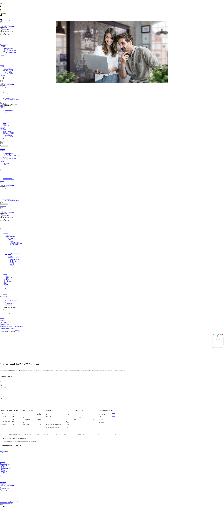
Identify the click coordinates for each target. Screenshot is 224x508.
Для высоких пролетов (5, 464)
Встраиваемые (3, 470)
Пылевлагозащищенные (5, 468)
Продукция (2, 46)
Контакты (2, 75)
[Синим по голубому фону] (0, 9)
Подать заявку (3, 296)
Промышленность (6, 61)
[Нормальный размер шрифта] (1, 3)
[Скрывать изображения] (1, 15)
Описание (5, 407)
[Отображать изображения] (1, 14)
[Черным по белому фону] (0, 7)
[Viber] (222, 334)
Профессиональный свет (8, 48)
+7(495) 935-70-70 (5, 25)
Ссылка (113, 413)
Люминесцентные (4, 455)
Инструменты (3, 66)
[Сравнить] (215, 334)
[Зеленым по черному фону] (0, 12)
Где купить (2, 64)
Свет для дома (6, 51)
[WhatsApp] (217, 336)
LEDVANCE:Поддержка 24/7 (8, 70)
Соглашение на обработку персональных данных (10, 501)
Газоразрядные (3, 454)
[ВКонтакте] (3, 77)
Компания (2, 477)
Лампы (6, 49)
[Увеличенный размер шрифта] (1, 4)
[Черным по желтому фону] (0, 10)
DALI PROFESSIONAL (7, 72)
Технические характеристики (9, 406)
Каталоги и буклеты (7, 68)
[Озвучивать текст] (1, 18)
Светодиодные (3, 456)
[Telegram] (3, 78)
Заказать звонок (4, 27)
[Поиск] (1, 81)
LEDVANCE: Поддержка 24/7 (9, 39)
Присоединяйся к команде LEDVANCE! (11, 40)
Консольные (2, 472)
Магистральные (3, 465)
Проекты (2, 55)
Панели (2, 469)
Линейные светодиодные (5, 457)
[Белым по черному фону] (0, 8)
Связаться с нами (4, 44)
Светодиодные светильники (10, 50)
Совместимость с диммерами (8, 69)
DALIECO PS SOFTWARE (8, 73)
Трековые (2, 467)
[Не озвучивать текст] (1, 19)
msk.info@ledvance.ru (4, 29)
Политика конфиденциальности (6, 502)
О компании (3, 45)
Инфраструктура (6, 57)
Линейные (2, 462)
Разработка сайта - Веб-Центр (6, 503)
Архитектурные (3, 471)
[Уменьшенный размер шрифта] (1, 2)
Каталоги (2, 479)
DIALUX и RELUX (7, 71)
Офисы (4, 58)
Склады (4, 60)
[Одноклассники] (220, 334)
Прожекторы (3, 473)
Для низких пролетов (4, 463)
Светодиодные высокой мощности (7, 458)
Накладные (2, 466)
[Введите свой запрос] (1, 143)
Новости (2, 65)
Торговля (4, 59)
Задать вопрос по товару (217, 347)
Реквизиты (2, 483)
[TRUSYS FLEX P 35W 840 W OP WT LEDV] (190, 381)
